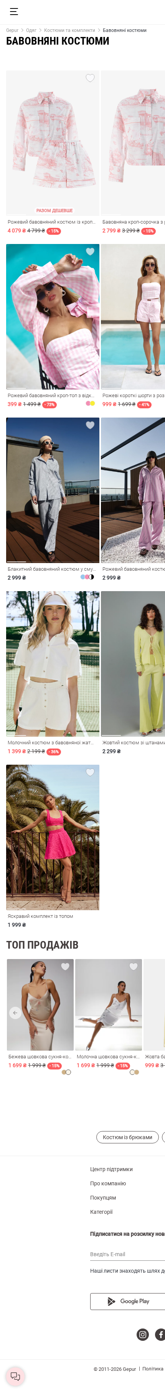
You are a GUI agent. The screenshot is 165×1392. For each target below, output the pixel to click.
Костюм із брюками (127, 1137)
